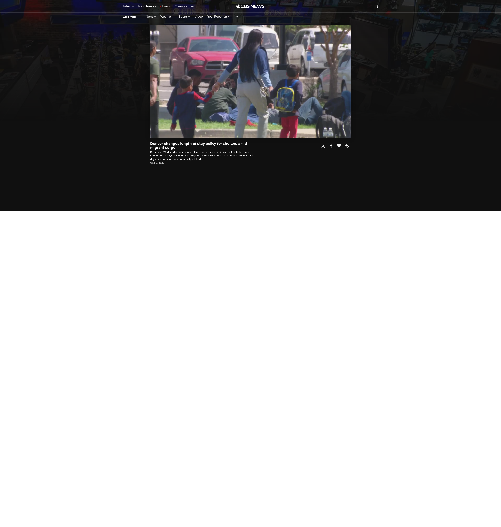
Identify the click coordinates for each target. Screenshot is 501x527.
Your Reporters (217, 17)
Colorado (129, 17)
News (150, 17)
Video (199, 17)
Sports (183, 17)
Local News (146, 6)
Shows (180, 6)
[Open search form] (376, 6)
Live (165, 6)
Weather (166, 17)
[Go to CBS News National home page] (250, 6)
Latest (127, 6)
